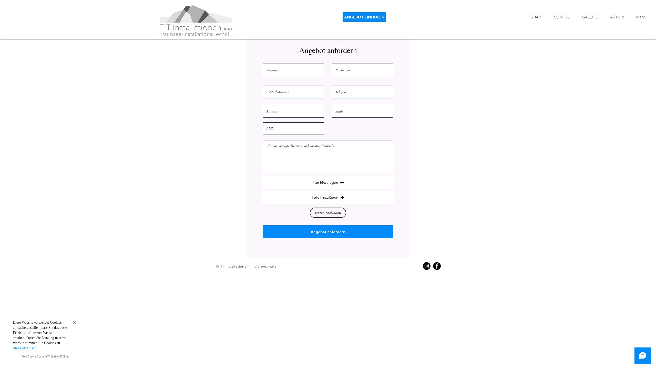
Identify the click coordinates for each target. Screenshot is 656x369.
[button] (328, 182)
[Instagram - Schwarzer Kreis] (426, 266)
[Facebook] (437, 266)
